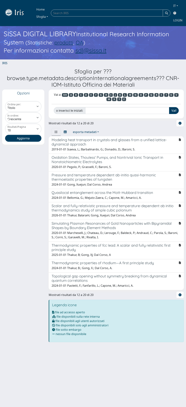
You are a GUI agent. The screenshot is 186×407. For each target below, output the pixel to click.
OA (79, 42)
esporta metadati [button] (85, 132)
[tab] (56, 132)
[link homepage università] (17, 13)
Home (40, 9)
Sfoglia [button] (41, 17)
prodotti (63, 42)
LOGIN (177, 20)
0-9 (65, 94)
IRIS (4, 63)
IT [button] (174, 6)
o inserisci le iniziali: (69, 111)
